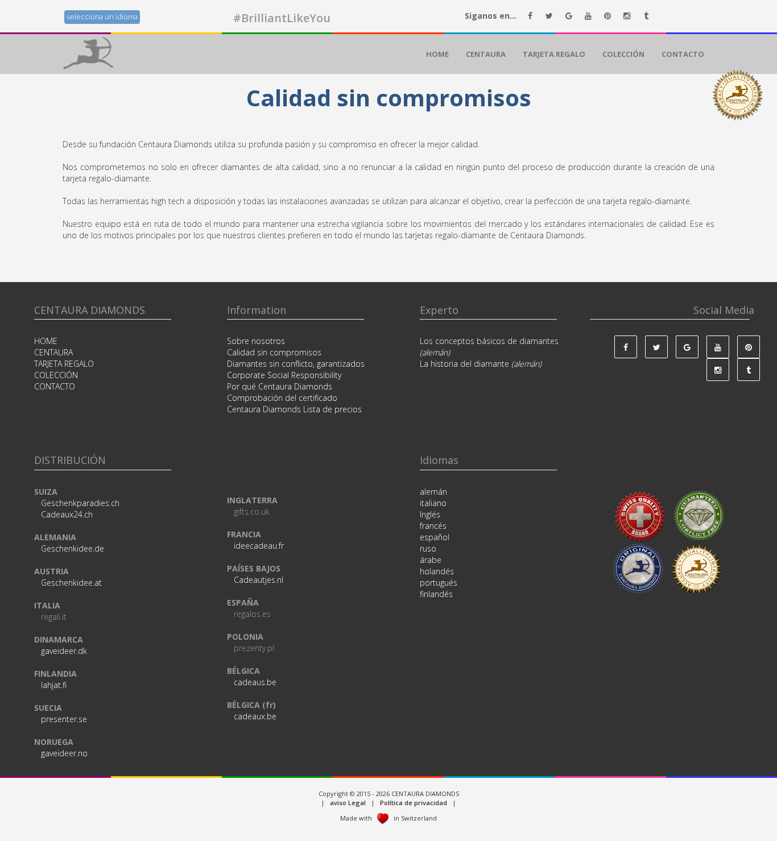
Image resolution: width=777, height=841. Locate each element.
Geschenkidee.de (72, 548)
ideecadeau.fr (259, 545)
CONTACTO (683, 54)
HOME (437, 54)
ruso (428, 548)
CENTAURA (486, 54)
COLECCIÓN (623, 54)
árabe (430, 559)
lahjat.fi (54, 685)
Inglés (430, 514)
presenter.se (64, 719)
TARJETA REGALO (554, 54)
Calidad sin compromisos (274, 352)
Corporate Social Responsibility (284, 375)
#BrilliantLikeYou (281, 18)
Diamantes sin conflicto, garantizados (296, 363)
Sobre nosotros (256, 340)
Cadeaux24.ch (67, 514)
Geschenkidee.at (71, 582)
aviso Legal (348, 802)
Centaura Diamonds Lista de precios (294, 409)
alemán (433, 491)
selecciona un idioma (102, 17)
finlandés (436, 594)
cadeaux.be (255, 716)
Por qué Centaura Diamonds (279, 386)
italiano (433, 503)
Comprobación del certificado (282, 397)
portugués (438, 582)
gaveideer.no (64, 753)
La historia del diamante (481, 363)
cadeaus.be (255, 682)
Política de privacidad (414, 802)
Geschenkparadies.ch (80, 503)
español (434, 537)
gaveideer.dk (64, 650)
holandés (437, 571)
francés (433, 525)
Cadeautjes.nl (258, 579)
